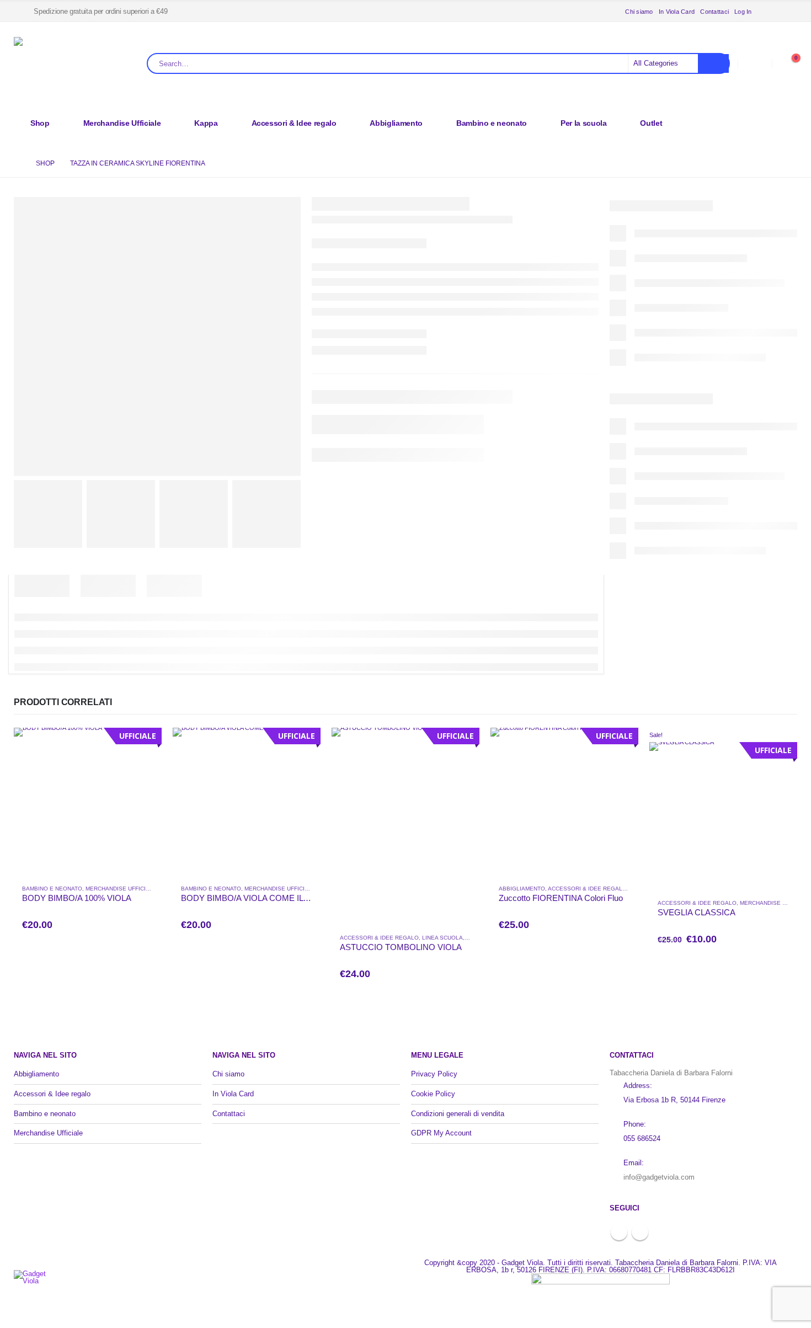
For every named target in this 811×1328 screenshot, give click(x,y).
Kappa (205, 123)
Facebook (619, 1232)
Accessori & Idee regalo (294, 123)
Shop (40, 123)
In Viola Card (677, 11)
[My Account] (755, 63)
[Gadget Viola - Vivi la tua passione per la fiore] (80, 63)
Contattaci (714, 11)
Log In (743, 11)
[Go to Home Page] (17, 163)
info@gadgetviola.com (659, 1177)
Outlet (651, 123)
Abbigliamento (396, 123)
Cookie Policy (433, 1094)
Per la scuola (583, 123)
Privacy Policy (434, 1074)
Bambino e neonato (491, 123)
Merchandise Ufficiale (122, 123)
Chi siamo (639, 11)
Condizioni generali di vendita (457, 1114)
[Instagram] (789, 11)
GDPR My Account (441, 1133)
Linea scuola (442, 938)
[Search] (713, 63)
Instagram (640, 1232)
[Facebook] (770, 11)
